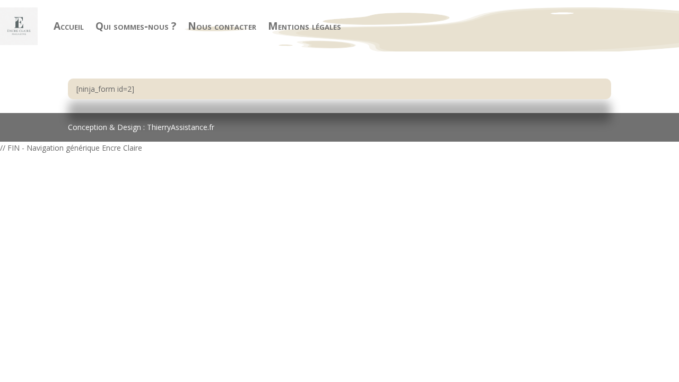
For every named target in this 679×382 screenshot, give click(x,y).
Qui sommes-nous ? (135, 26)
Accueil (69, 26)
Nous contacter (222, 26)
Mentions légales (304, 26)
